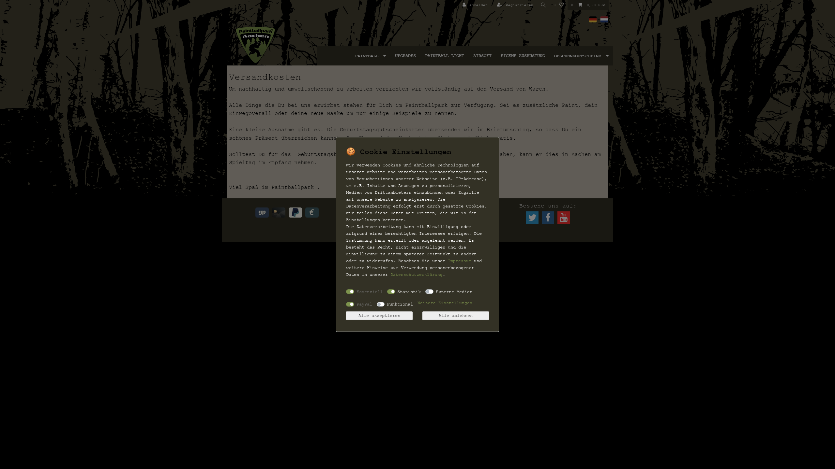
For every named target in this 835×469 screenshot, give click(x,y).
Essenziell (370, 291)
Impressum (459, 260)
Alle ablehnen (456, 316)
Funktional (400, 304)
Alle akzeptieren (379, 316)
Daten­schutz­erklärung (416, 274)
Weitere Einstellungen (445, 303)
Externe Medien (454, 291)
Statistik (409, 291)
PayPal (364, 304)
